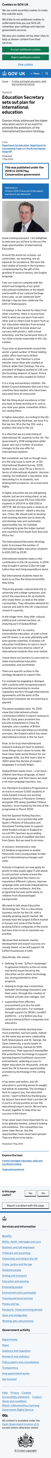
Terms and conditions (14, 1401)
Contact (37, 1397)
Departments (10, 1339)
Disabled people (11, 1270)
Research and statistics (15, 1356)
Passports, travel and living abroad (22, 1309)
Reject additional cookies (25, 57)
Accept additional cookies (25, 49)
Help (5, 1392)
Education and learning (15, 1281)
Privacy (14, 1392)
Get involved (9, 1379)
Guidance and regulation (16, 1350)
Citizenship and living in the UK (20, 1258)
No (45, 1193)
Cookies (26, 1392)
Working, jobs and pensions (18, 1321)
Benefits (7, 1236)
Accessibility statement (15, 1397)
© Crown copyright (25, 1450)
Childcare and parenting (16, 1253)
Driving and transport (14, 1275)
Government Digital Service (18, 1409)
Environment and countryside (19, 1292)
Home (5, 81)
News (5, 1345)
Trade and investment (13, 1169)
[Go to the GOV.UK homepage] (13, 73)
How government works (16, 1373)
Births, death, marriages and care (21, 1241)
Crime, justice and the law (17, 1264)
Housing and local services (17, 1298)
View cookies (25, 64)
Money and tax (10, 1304)
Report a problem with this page (25, 1205)
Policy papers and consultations (20, 1362)
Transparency (10, 1367)
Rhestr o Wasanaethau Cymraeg (20, 1405)
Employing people (12, 1287)
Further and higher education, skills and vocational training (29, 82)
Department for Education (15, 145)
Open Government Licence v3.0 (20, 1424)
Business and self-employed (18, 1247)
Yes (32, 1193)
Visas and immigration (14, 1315)
